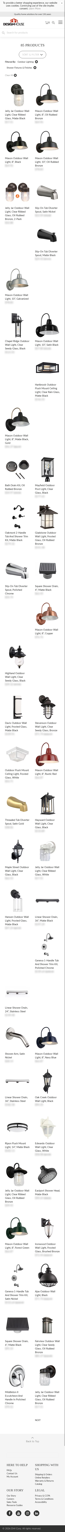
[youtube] (18, 1513)
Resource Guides (15, 1505)
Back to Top (32, 1441)
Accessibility (41, 1502)
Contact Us (12, 1474)
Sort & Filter (30, 55)
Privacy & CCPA (42, 1496)
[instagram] (27, 1513)
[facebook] (9, 1513)
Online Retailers (42, 1478)
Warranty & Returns (44, 1481)
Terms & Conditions (44, 1499)
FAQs (9, 1470)
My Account (12, 1477)
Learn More (34, 9)
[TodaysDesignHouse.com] (13, 27)
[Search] (53, 22)
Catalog (38, 1484)
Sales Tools (12, 1502)
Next (38, 1420)
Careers (10, 1499)
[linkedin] (36, 1513)
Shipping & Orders (43, 1475)
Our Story (11, 1496)
